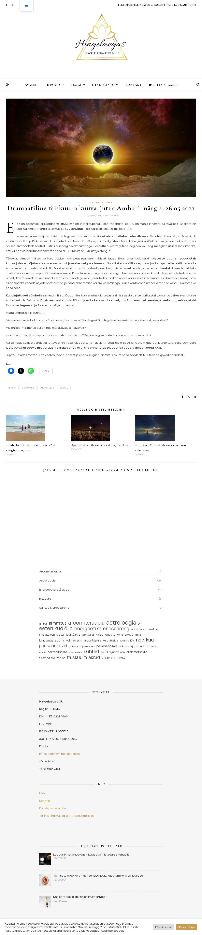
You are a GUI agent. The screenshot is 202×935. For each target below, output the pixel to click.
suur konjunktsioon (113, 652)
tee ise (61, 658)
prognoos (75, 646)
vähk (122, 658)
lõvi (132, 640)
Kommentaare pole (108, 215)
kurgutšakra (110, 640)
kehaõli (138, 634)
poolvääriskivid (53, 645)
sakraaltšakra (57, 652)
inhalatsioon (47, 634)
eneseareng (116, 628)
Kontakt (133, 85)
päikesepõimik (106, 646)
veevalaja (110, 657)
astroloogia (28, 387)
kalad (99, 634)
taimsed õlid (47, 658)
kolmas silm (74, 640)
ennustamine (137, 629)
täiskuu (64, 387)
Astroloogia (101, 202)
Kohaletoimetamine (52, 808)
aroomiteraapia (86, 622)
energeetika (87, 628)
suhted (91, 651)
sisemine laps (75, 652)
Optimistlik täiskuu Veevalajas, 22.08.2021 (101, 445)
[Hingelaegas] (101, 39)
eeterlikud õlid (56, 628)
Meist (43, 793)
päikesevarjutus (129, 646)
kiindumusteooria (51, 640)
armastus (58, 623)
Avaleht (32, 85)
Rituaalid (45, 598)
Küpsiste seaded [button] (163, 927)
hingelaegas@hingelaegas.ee (59, 754)
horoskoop (152, 629)
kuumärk (124, 640)
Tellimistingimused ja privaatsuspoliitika (66, 816)
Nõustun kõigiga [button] (186, 927)
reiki (142, 646)
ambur (12, 387)
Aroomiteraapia (50, 571)
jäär (84, 634)
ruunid (42, 652)
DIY (140, 623)
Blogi (76, 85)
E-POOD (53, 85)
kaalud (90, 634)
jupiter (60, 634)
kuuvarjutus (47, 387)
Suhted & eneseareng (54, 607)
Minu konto (103, 85)
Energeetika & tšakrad (54, 589)
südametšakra (136, 652)
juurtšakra (73, 634)
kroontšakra (92, 640)
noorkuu (145, 639)
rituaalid (152, 646)
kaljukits (110, 634)
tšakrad (92, 657)
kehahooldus (125, 634)
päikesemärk (88, 646)
